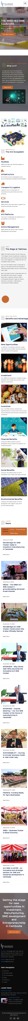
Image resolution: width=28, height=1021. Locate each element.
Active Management (10, 227)
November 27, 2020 (9, 624)
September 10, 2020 (9, 827)
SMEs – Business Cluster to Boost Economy (13, 832)
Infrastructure (7, 174)
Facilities (5, 162)
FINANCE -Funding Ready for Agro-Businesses (13, 794)
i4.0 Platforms (7, 214)
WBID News (14, 533)
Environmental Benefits (11, 499)
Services (5, 202)
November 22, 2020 (9, 750)
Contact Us (21, 34)
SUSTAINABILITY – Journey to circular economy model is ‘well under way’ (14, 755)
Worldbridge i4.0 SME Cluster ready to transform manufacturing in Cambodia (13, 546)
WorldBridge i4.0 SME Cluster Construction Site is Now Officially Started (13, 629)
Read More (6, 554)
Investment (6, 375)
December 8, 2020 (8, 582)
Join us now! (14, 932)
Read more (7, 87)
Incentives (5, 406)
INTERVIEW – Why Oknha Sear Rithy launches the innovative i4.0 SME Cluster (13, 670)
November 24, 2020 (9, 664)
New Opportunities (9, 345)
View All (5, 529)
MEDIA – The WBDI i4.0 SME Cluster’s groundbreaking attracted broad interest (13, 588)
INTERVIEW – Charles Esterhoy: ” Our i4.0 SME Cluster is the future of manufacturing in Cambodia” (13, 713)
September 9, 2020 (8, 865)
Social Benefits (7, 470)
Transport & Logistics (10, 187)
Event (12, 529)
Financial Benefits (9, 439)
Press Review (20, 529)
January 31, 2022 (8, 540)
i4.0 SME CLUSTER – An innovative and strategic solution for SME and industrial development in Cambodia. (13, 872)
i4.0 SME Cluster (8, 34)
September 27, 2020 (9, 790)
